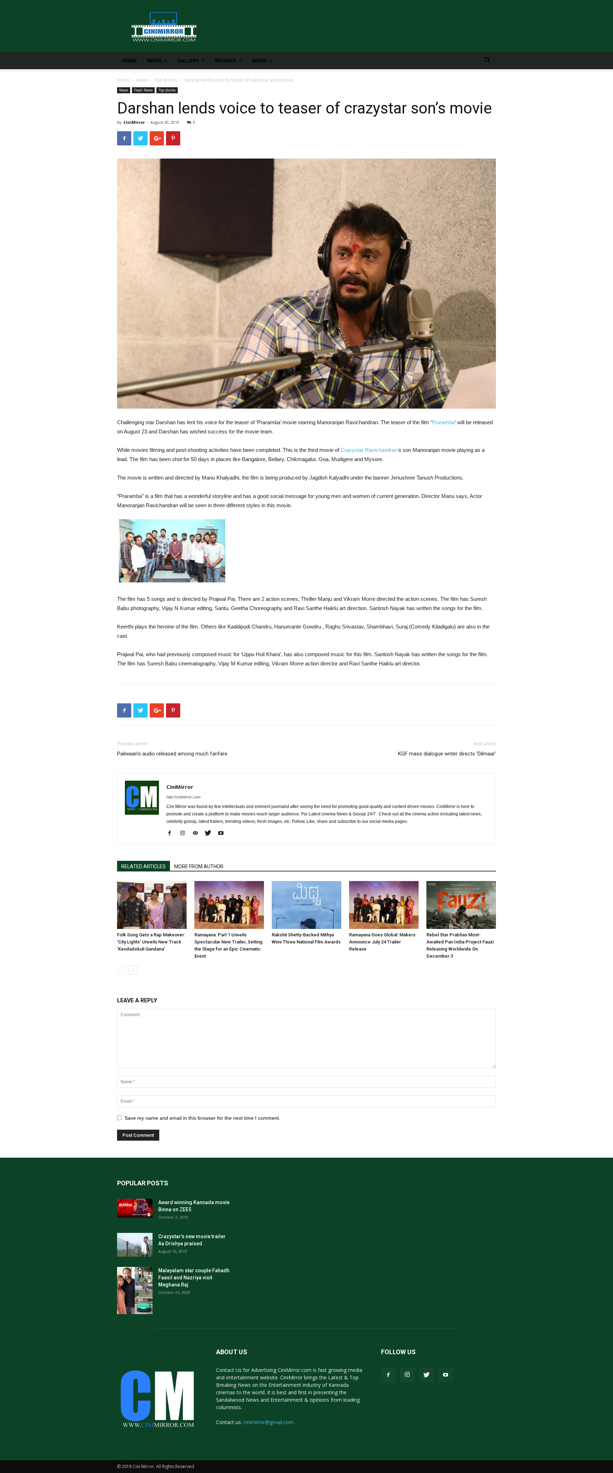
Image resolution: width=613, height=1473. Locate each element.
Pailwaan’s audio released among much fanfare (172, 754)
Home (129, 60)
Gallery (188, 60)
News (154, 60)
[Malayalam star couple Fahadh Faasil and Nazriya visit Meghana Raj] (135, 1290)
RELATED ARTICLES (143, 866)
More (259, 60)
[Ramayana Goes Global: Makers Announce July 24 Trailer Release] (384, 905)
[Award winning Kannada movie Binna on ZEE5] (135, 1208)
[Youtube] (223, 833)
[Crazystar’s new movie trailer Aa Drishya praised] (135, 1245)
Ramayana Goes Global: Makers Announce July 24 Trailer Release (382, 942)
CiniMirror (134, 122)
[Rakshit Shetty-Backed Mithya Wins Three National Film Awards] (306, 905)
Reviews (225, 60)
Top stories (165, 80)
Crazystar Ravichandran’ (369, 450)
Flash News (143, 90)
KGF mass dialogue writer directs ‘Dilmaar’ (447, 754)
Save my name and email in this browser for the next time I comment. (202, 1118)
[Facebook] (172, 833)
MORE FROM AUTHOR (198, 866)
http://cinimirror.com (183, 797)
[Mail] (198, 833)
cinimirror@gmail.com (268, 1422)
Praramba (443, 422)
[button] (487, 61)
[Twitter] (210, 833)
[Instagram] (185, 833)
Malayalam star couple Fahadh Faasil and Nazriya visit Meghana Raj (194, 1278)
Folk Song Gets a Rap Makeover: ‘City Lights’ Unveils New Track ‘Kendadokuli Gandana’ (151, 942)
